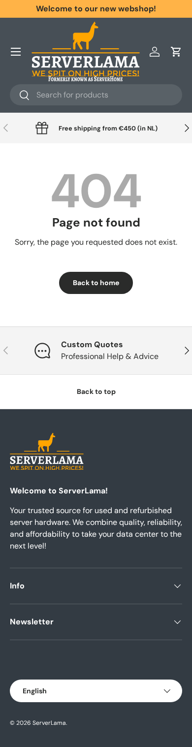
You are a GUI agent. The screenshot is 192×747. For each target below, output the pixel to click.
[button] (176, 52)
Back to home (96, 282)
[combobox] (96, 94)
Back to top (96, 391)
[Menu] (16, 52)
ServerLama (49, 723)
